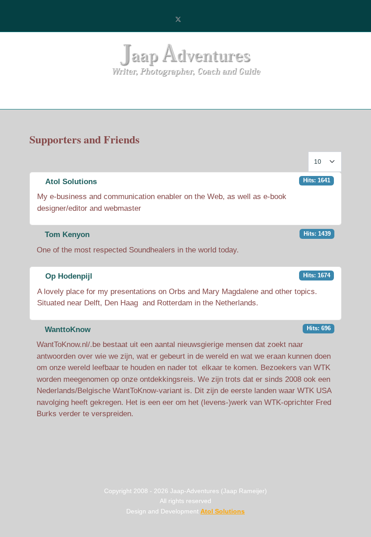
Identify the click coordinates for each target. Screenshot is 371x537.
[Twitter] (178, 19)
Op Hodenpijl (68, 276)
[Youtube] (193, 19)
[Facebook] (163, 19)
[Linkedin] (208, 19)
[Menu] (44, 95)
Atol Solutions (71, 181)
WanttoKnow (67, 329)
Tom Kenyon (67, 234)
